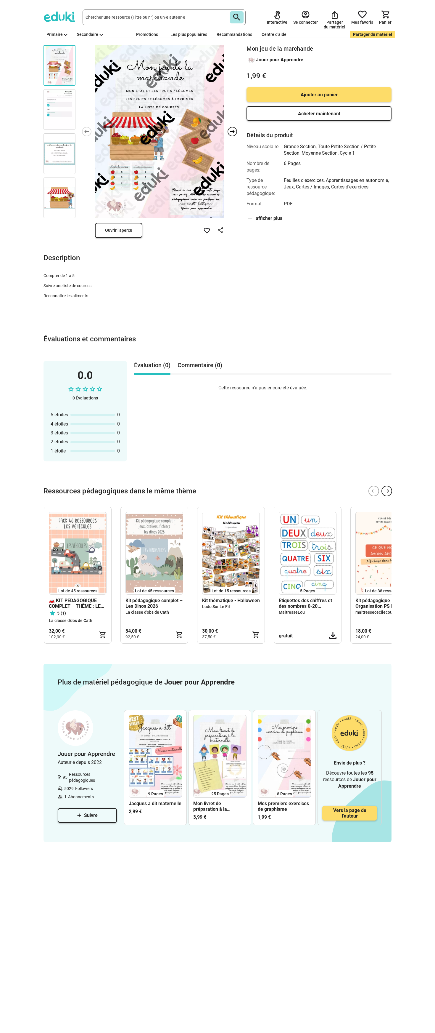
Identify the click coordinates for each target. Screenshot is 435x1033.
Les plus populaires (188, 34)
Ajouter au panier (319, 94)
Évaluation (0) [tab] (152, 365)
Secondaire (87, 34)
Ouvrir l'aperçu (118, 230)
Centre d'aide (274, 34)
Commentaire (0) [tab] (200, 365)
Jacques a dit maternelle (155, 803)
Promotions (147, 34)
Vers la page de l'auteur (349, 813)
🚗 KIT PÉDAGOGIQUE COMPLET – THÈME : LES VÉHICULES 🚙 (76, 603)
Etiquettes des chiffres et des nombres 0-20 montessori (305, 603)
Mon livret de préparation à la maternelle (210, 806)
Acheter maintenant (319, 113)
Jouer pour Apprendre (279, 60)
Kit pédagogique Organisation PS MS (376, 603)
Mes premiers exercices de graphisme (283, 806)
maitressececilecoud (375, 612)
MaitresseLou (292, 612)
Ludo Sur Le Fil (216, 606)
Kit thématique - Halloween (231, 600)
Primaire (54, 34)
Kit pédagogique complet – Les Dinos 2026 (154, 603)
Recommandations (234, 34)
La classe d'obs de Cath (70, 620)
